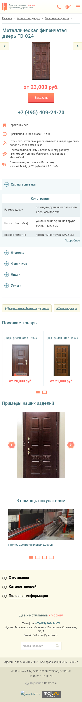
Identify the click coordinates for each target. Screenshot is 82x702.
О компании (19, 577)
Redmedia (50, 683)
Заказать (41, 97)
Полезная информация (28, 596)
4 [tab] (51, 557)
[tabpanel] (20, 358)
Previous (11, 445)
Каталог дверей (22, 586)
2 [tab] (44, 392)
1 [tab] (38, 392)
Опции (15, 274)
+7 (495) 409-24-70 (41, 112)
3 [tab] (44, 557)
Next (70, 445)
